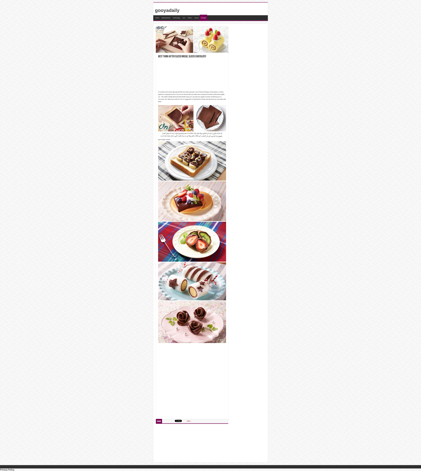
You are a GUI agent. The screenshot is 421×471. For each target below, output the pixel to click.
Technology (176, 18)
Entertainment (166, 18)
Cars (183, 18)
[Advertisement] (192, 74)
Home (157, 18)
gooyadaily (167, 10)
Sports (196, 18)
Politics (190, 18)
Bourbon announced (176, 94)
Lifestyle (203, 18)
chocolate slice (162, 99)
